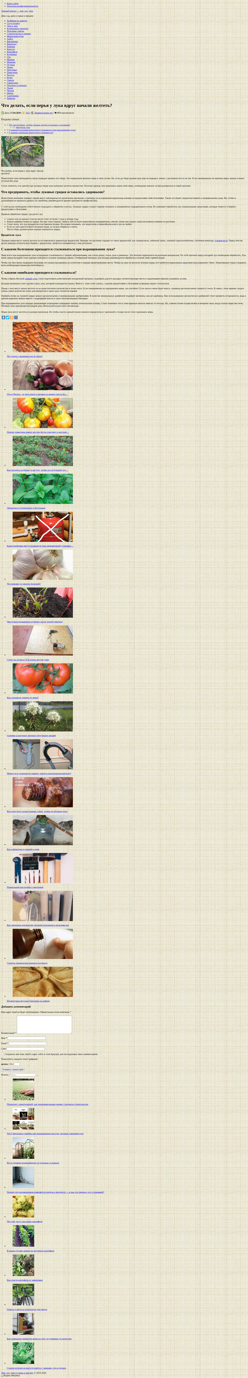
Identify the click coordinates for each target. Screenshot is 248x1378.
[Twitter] (7, 317)
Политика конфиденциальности (22, 6)
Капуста (11, 49)
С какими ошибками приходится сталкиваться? (31, 132)
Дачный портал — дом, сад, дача (17, 11)
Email (4, 1043)
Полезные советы (15, 31)
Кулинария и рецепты (17, 28)
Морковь (11, 62)
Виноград (12, 44)
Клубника (12, 54)
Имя (4, 1038)
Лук (9, 57)
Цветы (10, 93)
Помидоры (12, 72)
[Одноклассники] (11, 317)
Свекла (10, 80)
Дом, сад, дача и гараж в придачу (17, 1373)
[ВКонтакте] (3, 317)
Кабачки (11, 46)
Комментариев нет (44, 113)
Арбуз (10, 39)
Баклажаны (12, 41)
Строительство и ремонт (19, 33)
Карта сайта (13, 3)
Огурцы (11, 64)
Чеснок (10, 90)
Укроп (10, 88)
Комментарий (8, 1033)
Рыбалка (11, 98)
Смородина (12, 83)
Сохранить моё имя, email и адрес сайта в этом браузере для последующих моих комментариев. (51, 1054)
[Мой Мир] (16, 317)
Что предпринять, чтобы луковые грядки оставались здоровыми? (39, 125)
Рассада (10, 75)
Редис (10, 77)
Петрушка (12, 70)
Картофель (12, 52)
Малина (11, 59)
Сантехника (13, 96)
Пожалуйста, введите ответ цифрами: (19, 1059)
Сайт (3, 1048)
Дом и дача (12, 26)
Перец (10, 67)
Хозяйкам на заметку (17, 21)
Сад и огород (13, 23)
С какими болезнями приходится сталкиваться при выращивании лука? (42, 130)
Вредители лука (23, 127)
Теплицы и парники (17, 85)
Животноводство (15, 36)
